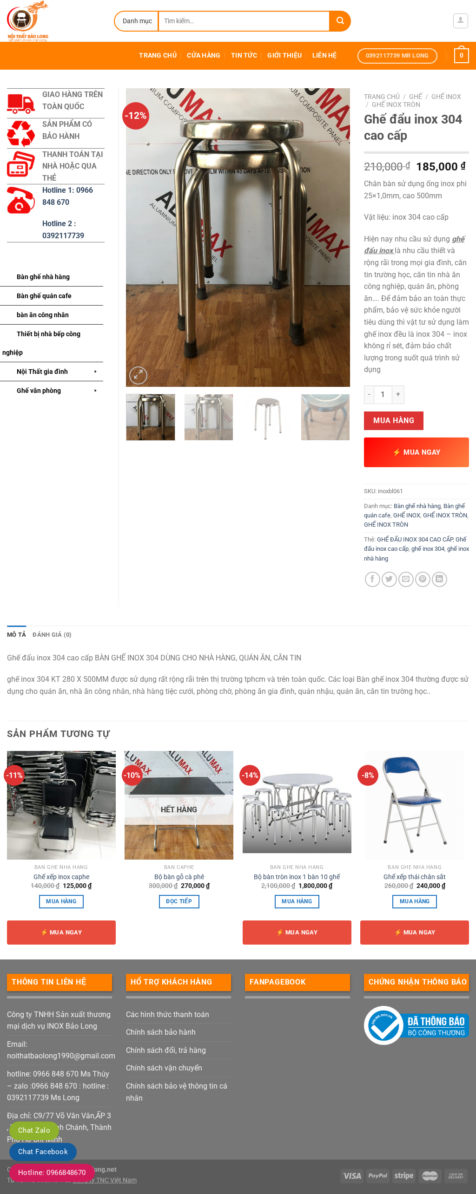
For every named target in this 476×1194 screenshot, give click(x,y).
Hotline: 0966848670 (52, 1172)
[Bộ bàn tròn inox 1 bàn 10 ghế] (297, 805)
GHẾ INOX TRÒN (396, 104)
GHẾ (415, 96)
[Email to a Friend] (406, 579)
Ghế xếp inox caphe (61, 877)
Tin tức (244, 55)
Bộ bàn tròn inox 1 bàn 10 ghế (297, 877)
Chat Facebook (43, 1152)
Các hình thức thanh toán (167, 1014)
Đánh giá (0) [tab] (52, 634)
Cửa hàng (203, 55)
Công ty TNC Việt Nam (105, 1180)
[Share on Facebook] (372, 579)
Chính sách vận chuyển (164, 1068)
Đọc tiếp (179, 901)
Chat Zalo (34, 1130)
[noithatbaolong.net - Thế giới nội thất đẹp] (53, 21)
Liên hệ (324, 55)
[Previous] (142, 238)
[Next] (333, 238)
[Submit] (340, 21)
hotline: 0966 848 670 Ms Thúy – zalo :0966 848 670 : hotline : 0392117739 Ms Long (58, 1086)
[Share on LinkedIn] (439, 579)
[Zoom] (138, 375)
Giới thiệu (284, 55)
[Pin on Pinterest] (422, 579)
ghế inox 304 (427, 548)
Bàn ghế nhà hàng (417, 505)
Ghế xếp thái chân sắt (414, 877)
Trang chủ (158, 55)
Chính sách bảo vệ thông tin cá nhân (176, 1092)
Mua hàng (393, 420)
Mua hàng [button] (61, 901)
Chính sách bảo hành (161, 1032)
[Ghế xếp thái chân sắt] (414, 805)
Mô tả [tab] (16, 634)
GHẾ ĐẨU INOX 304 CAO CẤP (415, 539)
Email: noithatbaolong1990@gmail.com (61, 1050)
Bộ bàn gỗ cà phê (179, 877)
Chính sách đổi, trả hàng (166, 1050)
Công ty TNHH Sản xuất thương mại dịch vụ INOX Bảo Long (59, 1020)
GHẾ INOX (446, 96)
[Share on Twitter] (389, 579)
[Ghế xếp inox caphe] (61, 805)
